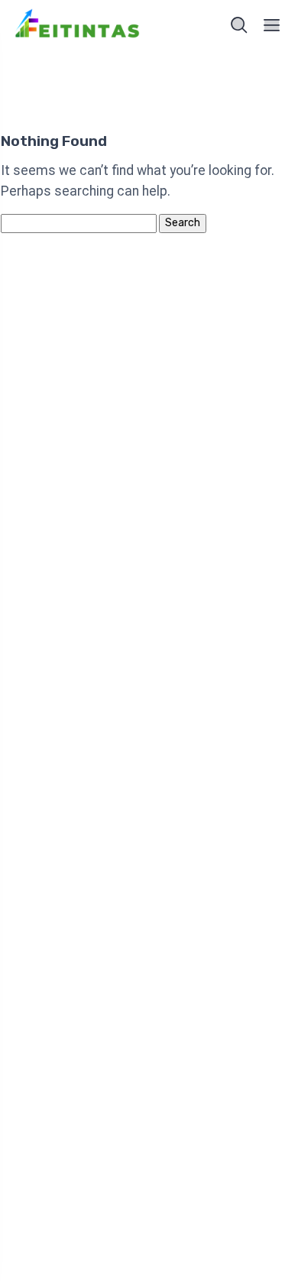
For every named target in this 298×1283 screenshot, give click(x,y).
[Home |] (77, 26)
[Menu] (272, 25)
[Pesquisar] (239, 25)
